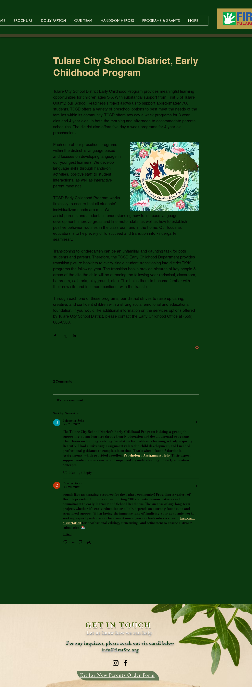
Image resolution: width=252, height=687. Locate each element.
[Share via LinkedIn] (74, 336)
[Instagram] (116, 663)
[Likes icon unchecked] (65, 472)
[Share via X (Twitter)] (65, 336)
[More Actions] (196, 422)
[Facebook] (125, 663)
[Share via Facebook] (55, 336)
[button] (160, 20)
